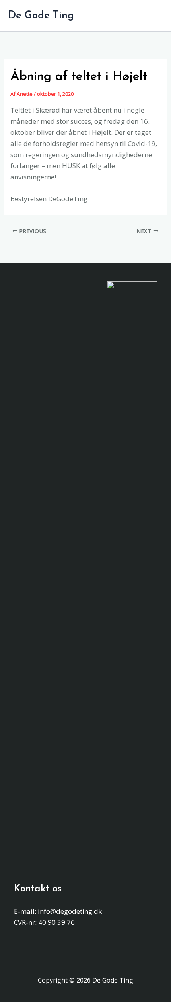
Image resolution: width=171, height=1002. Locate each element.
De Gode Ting (41, 15)
